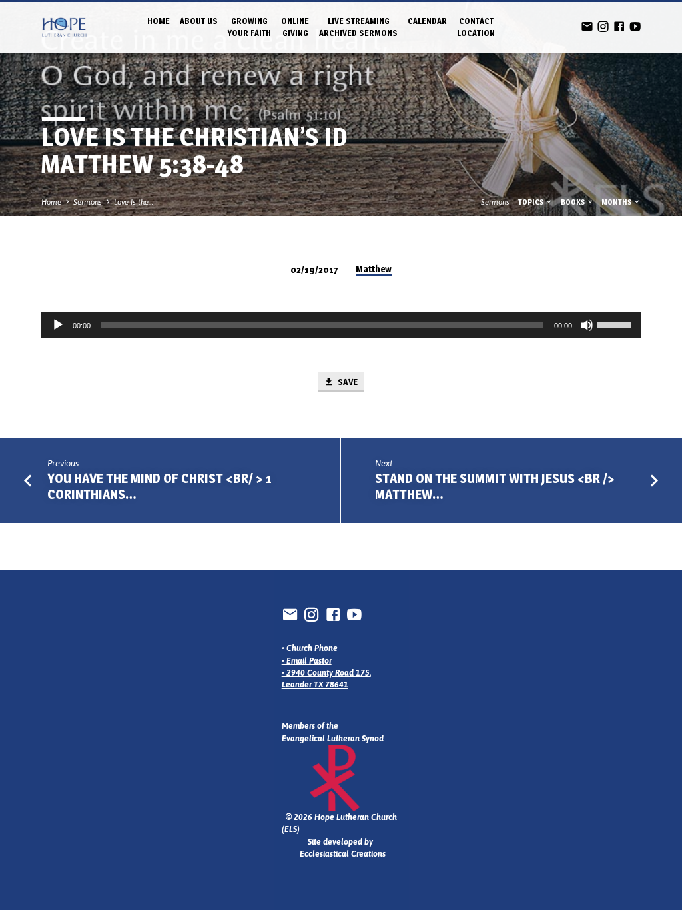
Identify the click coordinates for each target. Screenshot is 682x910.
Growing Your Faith (249, 27)
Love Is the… (133, 202)
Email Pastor (309, 661)
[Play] (58, 325)
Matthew (374, 269)
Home (158, 21)
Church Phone (312, 648)
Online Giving (295, 27)
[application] (341, 325)
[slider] (616, 324)
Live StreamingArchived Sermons (358, 27)
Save (347, 381)
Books (573, 202)
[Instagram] (603, 26)
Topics (531, 202)
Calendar (427, 21)
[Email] (587, 26)
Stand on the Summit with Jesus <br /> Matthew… (495, 486)
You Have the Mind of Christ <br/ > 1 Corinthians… (159, 486)
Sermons (87, 202)
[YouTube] (635, 26)
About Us (199, 21)
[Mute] (586, 325)
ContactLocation (476, 27)
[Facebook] (619, 26)
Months (617, 202)
